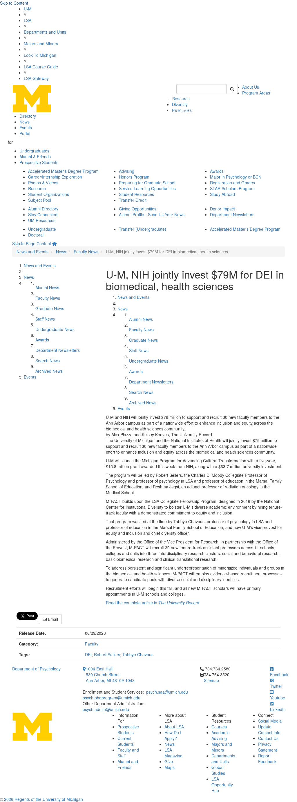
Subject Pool (39, 200)
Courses (219, 727)
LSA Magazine (173, 753)
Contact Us (268, 738)
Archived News (49, 371)
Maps (169, 767)
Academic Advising (220, 735)
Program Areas (256, 93)
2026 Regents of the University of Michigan (43, 799)
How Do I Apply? (172, 735)
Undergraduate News (55, 329)
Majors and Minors (41, 43)
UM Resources (41, 220)
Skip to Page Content (31, 243)
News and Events (32, 251)
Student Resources (136, 194)
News (24, 122)
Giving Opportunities (137, 209)
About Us (250, 87)
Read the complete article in (152, 602)
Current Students (125, 741)
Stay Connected (42, 214)
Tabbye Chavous (137, 654)
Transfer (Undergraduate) (142, 229)
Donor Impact (222, 209)
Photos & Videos (43, 183)
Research (37, 188)
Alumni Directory (43, 209)
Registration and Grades (232, 183)
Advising (126, 171)
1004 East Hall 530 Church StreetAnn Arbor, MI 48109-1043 (110, 674)
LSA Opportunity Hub (222, 784)
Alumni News (47, 287)
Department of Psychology (36, 669)
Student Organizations (48, 194)
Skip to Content (14, 3)
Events (25, 127)
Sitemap (211, 680)
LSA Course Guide (41, 67)
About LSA (174, 727)
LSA (27, 20)
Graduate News (49, 308)
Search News (47, 360)
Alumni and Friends (127, 764)
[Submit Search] (232, 89)
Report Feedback (267, 758)
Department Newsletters (232, 214)
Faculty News (86, 251)
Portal (24, 133)
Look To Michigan (40, 55)
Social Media (270, 721)
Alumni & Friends (35, 156)
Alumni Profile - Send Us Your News (151, 214)
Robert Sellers (107, 654)
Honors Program (134, 177)
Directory (27, 116)
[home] (54, 243)
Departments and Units (45, 32)
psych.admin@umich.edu (106, 709)
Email (52, 619)
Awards (217, 171)
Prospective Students (38, 162)
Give (168, 761)
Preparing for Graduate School (147, 183)
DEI (88, 654)
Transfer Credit (132, 200)
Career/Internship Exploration (55, 177)
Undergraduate (42, 229)
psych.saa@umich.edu (167, 692)
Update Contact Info (269, 729)
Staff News (45, 319)
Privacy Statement (267, 747)
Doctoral (36, 235)
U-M (28, 9)
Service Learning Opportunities (147, 188)
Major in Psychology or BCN (235, 177)
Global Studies (218, 770)
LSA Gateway (36, 78)
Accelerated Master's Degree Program (63, 171)
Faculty (91, 644)
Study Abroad (222, 194)
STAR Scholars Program (232, 188)
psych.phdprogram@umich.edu (111, 698)
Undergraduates (34, 151)
